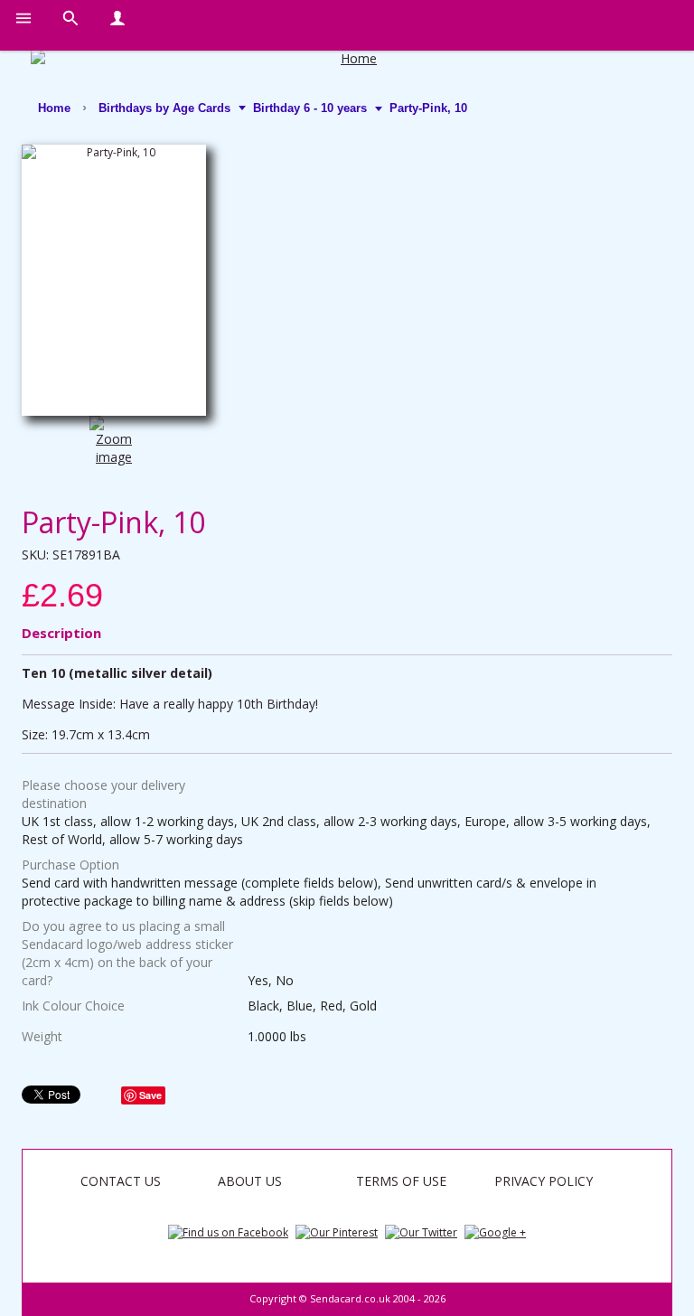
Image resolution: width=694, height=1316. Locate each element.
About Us (250, 1180)
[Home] (351, 59)
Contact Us (120, 1180)
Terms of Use (401, 1180)
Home (54, 108)
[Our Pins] (336, 1231)
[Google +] (495, 1231)
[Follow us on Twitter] (421, 1231)
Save (150, 1095)
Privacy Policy (543, 1180)
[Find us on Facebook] (228, 1231)
